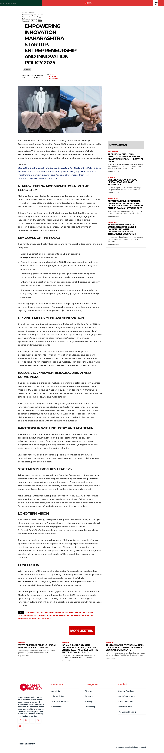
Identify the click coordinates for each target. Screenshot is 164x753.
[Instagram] (26, 720)
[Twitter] (115, 89)
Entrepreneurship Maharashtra (53, 615)
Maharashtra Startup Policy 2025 (35, 618)
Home (24, 13)
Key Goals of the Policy (82, 168)
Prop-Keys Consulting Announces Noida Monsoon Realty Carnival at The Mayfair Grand (126, 158)
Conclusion (51, 178)
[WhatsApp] (126, 89)
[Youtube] (20, 726)
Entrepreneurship (27, 615)
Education (112, 222)
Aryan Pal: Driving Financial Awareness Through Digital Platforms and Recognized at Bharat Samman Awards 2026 (125, 204)
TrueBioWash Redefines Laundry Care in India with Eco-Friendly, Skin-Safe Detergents (125, 647)
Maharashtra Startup (82, 615)
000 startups (32, 612)
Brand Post (113, 199)
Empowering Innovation (81, 612)
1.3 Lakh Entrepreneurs (52, 612)
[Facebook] (110, 89)
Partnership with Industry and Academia (44, 175)
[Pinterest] (121, 89)
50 (66, 612)
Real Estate (113, 152)
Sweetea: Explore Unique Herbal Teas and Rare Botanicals (122, 182)
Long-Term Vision (35, 178)
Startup (32, 13)
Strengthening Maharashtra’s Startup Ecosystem (44, 168)
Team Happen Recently (53, 77)
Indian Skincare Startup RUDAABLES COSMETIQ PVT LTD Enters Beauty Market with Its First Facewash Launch (80, 648)
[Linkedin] (32, 720)
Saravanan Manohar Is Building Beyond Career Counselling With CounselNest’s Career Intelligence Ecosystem (122, 229)
